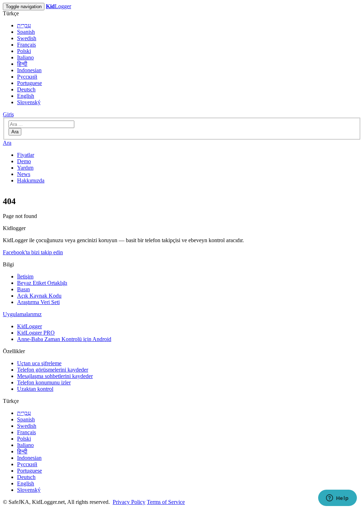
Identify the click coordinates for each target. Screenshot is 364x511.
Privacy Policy (129, 502)
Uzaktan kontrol (35, 389)
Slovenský (29, 102)
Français (26, 45)
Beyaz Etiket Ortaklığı (42, 283)
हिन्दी (22, 64)
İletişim (25, 276)
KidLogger (29, 326)
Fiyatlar (25, 155)
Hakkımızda (30, 180)
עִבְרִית (24, 25)
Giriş (8, 114)
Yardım (25, 168)
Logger (58, 6)
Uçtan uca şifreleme (39, 363)
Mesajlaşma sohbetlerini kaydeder (55, 376)
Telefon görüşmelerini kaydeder (52, 370)
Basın (23, 289)
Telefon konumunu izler (44, 382)
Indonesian (29, 70)
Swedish (26, 38)
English (25, 96)
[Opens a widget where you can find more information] (337, 498)
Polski (24, 51)
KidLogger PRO (36, 333)
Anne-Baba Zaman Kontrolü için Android (64, 339)
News (23, 174)
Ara (14, 131)
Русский (27, 77)
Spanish (26, 32)
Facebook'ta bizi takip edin (33, 252)
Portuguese (29, 83)
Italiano (25, 57)
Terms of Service (166, 502)
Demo (24, 161)
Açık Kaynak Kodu (39, 296)
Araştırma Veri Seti (38, 302)
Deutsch (26, 89)
